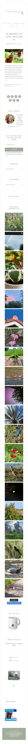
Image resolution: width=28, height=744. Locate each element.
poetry (8, 86)
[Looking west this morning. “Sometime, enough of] (14, 299)
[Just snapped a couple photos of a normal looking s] (14, 395)
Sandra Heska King (14, 13)
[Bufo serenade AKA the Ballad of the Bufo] (14, 492)
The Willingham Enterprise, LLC (15, 733)
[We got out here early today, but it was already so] (14, 376)
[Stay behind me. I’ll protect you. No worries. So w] (14, 588)
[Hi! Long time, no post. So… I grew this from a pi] (14, 357)
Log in (17, 736)
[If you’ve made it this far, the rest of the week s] (14, 569)
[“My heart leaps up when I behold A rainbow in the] (14, 241)
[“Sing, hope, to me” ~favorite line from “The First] (14, 453)
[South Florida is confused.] (14, 511)
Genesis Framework (15, 735)
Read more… (16, 126)
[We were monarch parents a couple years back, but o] (14, 260)
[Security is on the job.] (14, 318)
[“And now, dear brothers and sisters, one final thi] (14, 222)
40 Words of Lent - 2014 (15, 84)
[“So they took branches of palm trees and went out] (14, 414)
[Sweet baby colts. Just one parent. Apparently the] (14, 472)
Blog (6, 86)
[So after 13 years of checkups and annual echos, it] (14, 337)
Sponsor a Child (10, 708)
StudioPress (12, 736)
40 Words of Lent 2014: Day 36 (14, 37)
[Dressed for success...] (14, 434)
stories (11, 86)
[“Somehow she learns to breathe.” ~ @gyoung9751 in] (14, 530)
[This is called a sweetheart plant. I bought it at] (14, 279)
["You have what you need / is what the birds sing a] (14, 549)
